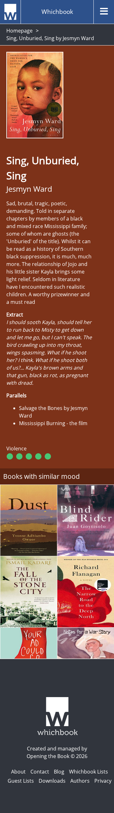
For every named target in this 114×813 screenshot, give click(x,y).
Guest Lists (21, 780)
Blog (59, 771)
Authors (80, 780)
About (18, 771)
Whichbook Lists (88, 771)
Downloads (52, 780)
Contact (39, 771)
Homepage (19, 30)
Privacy (102, 780)
